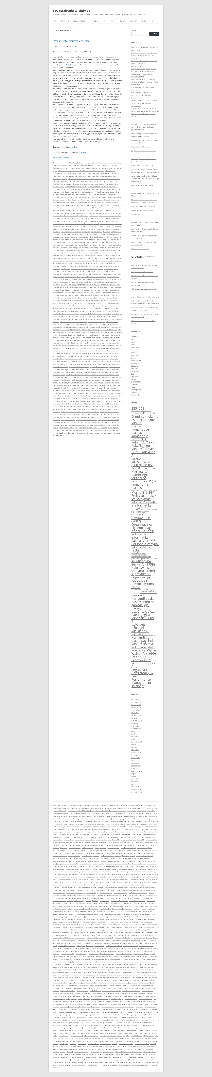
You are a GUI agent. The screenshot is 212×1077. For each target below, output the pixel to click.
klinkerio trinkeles (111, 940)
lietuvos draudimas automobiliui (71, 319)
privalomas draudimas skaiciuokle (68, 385)
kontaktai (136, 909)
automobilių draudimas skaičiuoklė (96, 195)
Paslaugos (134, 366)
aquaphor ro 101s (117, 843)
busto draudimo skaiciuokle (74, 213)
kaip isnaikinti (144, 943)
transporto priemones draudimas (64, 422)
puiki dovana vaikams (144, 850)
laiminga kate (99, 880)
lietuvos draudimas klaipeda (103, 324)
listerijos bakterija (75, 872)
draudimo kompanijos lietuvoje (63, 271)
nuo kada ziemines (108, 869)
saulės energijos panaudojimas (144, 558)
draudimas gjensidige (75, 242)
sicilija (153, 983)
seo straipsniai (135, 593)
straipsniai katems (88, 880)
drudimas (92, 279)
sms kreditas (133, 983)
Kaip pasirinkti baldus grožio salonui (143, 79)
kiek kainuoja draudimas (77, 311)
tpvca (101, 414)
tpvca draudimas (109, 414)
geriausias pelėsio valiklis (61, 850)
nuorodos (56, 911)
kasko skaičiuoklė (86, 301)
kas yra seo (63, 848)
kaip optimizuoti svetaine (103, 866)
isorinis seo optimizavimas (69, 866)
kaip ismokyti (57, 917)
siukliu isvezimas (99, 940)
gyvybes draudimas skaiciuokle (90, 287)
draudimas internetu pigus (90, 248)
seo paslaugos (148, 589)
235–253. (138, 408)
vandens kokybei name (133, 819)
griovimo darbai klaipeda (85, 940)
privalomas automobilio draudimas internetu (81, 375)
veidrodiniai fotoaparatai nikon (99, 986)
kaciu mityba (138, 898)
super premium (104, 901)
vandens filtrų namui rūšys (61, 819)
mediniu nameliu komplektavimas (63, 948)
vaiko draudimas (80, 428)
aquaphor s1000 (104, 837)
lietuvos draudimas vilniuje (90, 330)
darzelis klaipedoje (88, 956)
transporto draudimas (68, 420)
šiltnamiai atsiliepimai (59, 919)
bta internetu (82, 208)
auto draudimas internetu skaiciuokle (83, 168)
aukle (143, 959)
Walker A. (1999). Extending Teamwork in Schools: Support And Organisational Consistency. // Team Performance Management (144, 668)
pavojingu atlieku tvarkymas (79, 1060)
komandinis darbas (140, 486)
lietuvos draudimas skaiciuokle (71, 330)
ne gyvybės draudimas (76, 351)
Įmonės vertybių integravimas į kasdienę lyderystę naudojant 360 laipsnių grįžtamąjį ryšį (144, 55)
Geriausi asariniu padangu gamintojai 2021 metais (112, 895)
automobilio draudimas (78, 176)
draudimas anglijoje (59, 237)
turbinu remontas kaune (73, 880)
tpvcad (81, 417)
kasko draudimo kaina (68, 298)
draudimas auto (71, 237)
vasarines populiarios (96, 970)
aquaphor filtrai (120, 829)
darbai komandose (140, 428)
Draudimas (65, 21)
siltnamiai (62, 880)
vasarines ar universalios (127, 964)
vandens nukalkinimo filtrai (119, 827)
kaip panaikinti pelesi (106, 1052)
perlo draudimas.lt (88, 359)
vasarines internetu (66, 967)
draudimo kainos (88, 266)
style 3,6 (78, 935)
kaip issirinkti (102, 917)
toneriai (77, 948)
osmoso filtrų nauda (149, 805)
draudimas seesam (109, 256)
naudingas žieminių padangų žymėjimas (77, 861)
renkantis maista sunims (117, 986)
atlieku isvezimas (99, 962)
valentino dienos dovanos (141, 954)
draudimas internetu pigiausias (71, 248)
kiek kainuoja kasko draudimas (96, 311)
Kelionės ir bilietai (79, 21)
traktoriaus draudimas (91, 417)
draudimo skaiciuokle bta (103, 274)
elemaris (92, 935)
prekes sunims (127, 914)
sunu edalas (124, 901)
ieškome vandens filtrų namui (148, 816)
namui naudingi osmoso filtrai (136, 811)
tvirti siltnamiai (129, 917)
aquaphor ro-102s (81, 837)
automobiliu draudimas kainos (75, 195)
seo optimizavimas (136, 589)
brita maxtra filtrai (138, 933)
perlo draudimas (58, 359)
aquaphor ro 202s (140, 843)
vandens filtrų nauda (152, 808)
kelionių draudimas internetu (62, 309)
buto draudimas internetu (103, 213)
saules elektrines (138, 555)
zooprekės (146, 930)
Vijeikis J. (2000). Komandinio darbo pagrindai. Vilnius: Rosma (143, 639)
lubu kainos (137, 877)
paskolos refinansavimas (142, 882)
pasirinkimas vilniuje (104, 874)
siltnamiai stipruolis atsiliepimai (124, 869)
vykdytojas (139, 650)
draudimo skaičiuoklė (87, 274)
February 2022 (136, 715)
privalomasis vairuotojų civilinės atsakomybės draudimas (94, 401)
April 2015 (134, 784)
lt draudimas (80, 335)
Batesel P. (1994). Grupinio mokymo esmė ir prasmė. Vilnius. (144, 418)
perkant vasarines (112, 978)
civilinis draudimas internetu (96, 226)
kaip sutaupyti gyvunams (120, 906)
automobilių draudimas (80, 192)
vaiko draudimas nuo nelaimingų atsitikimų (100, 428)
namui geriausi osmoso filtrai (145, 821)
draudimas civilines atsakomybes (110, 240)
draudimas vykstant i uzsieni (111, 258)
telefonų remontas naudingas (94, 853)
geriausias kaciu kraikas (111, 853)
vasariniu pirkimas (136, 967)
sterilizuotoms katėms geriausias (111, 856)
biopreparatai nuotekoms (126, 940)
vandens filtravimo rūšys (110, 805)
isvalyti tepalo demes (136, 885)
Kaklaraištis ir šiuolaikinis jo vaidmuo (143, 206)
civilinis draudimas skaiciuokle (67, 229)
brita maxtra (96, 1038)
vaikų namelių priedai (96, 1054)
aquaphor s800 (57, 837)
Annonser (133, 21)
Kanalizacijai (95, 21)
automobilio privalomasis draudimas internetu (76, 189)
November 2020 (136, 723)
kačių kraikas (74, 930)
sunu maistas (115, 901)
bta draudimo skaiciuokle (69, 208)
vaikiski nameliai (80, 938)
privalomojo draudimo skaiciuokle (101, 404)
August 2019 (135, 731)
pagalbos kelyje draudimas (83, 356)
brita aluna (153, 933)
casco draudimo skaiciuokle (70, 218)
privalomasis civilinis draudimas (79, 396)
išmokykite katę (147, 898)
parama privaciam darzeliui (76, 874)
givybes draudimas (97, 282)
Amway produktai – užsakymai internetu (144, 101)
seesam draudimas (112, 407)
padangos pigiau (149, 890)
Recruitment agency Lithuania (143, 938)
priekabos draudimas (99, 372)
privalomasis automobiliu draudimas (65, 393)
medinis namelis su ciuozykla (101, 885)
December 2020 (136, 721)
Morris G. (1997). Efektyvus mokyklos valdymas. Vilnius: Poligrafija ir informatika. (144, 498)
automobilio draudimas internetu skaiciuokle (105, 179)
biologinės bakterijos (146, 922)
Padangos (134, 363)
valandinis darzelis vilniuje (137, 901)
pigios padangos (123, 888)
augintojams (152, 919)
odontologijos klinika (92, 901)
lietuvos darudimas (93, 316)
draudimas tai (82, 258)
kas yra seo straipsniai (139, 864)
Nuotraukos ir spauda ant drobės (142, 165)
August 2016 (135, 760)
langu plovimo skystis (98, 890)
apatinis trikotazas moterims (84, 1062)
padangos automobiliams (113, 962)
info (110, 906)
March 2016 (135, 763)
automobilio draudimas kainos (83, 181)
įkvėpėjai (137, 686)
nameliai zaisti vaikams (146, 946)
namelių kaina (124, 1041)
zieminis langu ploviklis (84, 890)
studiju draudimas (105, 409)
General (144, 21)
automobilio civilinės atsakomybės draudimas (102, 173)
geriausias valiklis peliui (134, 861)
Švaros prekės (136, 382)
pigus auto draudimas (68, 369)
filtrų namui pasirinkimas (118, 813)
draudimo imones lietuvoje (62, 266)
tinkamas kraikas (85, 933)
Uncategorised (136, 390)
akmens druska (83, 986)
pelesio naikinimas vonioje (131, 943)
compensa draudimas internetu (71, 232)
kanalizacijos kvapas (59, 925)
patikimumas (101, 951)
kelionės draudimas (72, 303)
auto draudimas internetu (61, 168)
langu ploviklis (110, 890)
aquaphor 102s (128, 843)
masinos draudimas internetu (85, 338)
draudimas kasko (70, 250)
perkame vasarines (71, 980)
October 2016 (135, 758)
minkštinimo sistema (96, 808)
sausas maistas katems (140, 903)
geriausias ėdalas (141, 919)
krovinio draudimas (59, 314)
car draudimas (93, 216)
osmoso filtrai (137, 805)
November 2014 (136, 792)
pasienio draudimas (99, 356)
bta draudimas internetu (93, 203)
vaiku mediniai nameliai (126, 1044)
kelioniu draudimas (112, 306)
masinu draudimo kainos (87, 343)
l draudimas (84, 314)
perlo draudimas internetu (73, 359)
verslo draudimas (111, 433)
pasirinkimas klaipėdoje (79, 1065)
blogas (55, 922)
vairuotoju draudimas (98, 433)
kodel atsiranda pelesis (61, 872)
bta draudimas (80, 203)
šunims (64, 909)
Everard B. (139, 439)
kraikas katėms (83, 930)
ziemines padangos (136, 890)
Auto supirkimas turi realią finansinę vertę (145, 297)
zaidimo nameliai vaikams (114, 946)
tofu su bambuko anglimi (136, 895)
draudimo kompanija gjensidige (92, 269)
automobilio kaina (94, 187)
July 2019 (134, 734)
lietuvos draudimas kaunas (66, 324)
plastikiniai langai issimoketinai (140, 511)
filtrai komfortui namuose (135, 813)
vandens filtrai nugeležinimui (143, 824)
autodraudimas (66, 173)
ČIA (75, 147)
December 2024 (136, 707)
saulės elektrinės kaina (141, 556)
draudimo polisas (74, 274)
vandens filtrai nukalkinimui (136, 808)
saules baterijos (138, 553)
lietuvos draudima (107, 316)
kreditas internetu (128, 882)
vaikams (137, 866)
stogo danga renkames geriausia (105, 943)
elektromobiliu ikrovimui (101, 898)
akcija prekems (79, 917)
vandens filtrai (133, 827)
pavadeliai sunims (105, 914)
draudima (56, 234)
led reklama (71, 919)
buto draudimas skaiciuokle (69, 216)
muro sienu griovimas (72, 951)
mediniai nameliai (123, 935)
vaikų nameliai (87, 1041)
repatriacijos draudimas (75, 407)
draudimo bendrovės (100, 261)
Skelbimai (122, 21)
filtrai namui (106, 922)
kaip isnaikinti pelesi (75, 983)
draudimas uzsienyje (94, 258)
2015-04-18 (83, 152)
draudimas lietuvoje (96, 250)
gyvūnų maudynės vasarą (146, 927)
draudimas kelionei (83, 250)
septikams (131, 948)
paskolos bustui (115, 898)
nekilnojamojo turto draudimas (71, 354)
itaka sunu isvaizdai (99, 911)
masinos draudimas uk (74, 340)
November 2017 (136, 742)
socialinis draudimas (91, 409)
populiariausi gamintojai (103, 980)
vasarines (90, 967)
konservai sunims (116, 903)
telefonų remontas (87, 848)
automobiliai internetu (79, 173)
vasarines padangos (122, 890)
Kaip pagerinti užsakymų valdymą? (142, 185)
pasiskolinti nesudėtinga (137, 880)
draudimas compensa (60, 242)
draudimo (56, 261)
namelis (114, 1044)
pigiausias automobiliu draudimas (95, 361)
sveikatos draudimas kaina (90, 412)
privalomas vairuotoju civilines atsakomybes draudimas (82, 388)
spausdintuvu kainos (151, 948)
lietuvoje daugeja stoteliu (107, 858)
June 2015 (134, 779)
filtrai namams (57, 816)
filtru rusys (95, 933)
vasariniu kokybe (69, 970)
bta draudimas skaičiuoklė (105, 205)
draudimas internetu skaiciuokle (110, 248)
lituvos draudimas (69, 335)
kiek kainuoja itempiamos (112, 877)
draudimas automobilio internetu (105, 237)
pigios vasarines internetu (148, 975)
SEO (105, 21)
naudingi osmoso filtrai (65, 813)
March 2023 (135, 713)
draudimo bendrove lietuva (83, 261)
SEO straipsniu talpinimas (61, 805)
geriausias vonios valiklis (60, 858)
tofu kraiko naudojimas (91, 909)
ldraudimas (115, 314)
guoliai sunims (80, 903)
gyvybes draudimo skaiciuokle (111, 287)
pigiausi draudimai (101, 359)
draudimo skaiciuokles (72, 277)
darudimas (106, 232)
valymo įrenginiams (120, 948)
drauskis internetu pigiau (61, 279)
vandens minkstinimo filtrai (62, 845)
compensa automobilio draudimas (100, 229)
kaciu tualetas (127, 903)
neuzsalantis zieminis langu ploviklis (64, 890)
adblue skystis (153, 872)
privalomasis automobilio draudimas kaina (106, 391)
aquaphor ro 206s (152, 843)
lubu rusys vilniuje (148, 877)
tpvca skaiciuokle (72, 417)
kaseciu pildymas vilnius (88, 948)
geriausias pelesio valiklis (123, 864)
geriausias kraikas (125, 930)
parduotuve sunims (145, 962)
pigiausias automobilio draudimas (72, 361)
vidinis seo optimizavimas (86, 866)
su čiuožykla (109, 938)
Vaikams (134, 392)
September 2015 (136, 771)
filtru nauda (114, 922)
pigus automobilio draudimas (85, 369)
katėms (70, 909)
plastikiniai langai (152, 509)
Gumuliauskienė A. (143, 453)
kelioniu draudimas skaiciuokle (100, 309)
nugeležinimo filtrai (78, 845)
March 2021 (135, 718)
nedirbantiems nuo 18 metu (119, 983)
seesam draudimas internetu (62, 409)
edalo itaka (88, 911)
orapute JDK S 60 (111, 951)
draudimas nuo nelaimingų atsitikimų (87, 253)
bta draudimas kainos (109, 203)
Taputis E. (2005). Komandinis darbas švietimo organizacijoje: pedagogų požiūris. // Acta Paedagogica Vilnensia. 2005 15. (144, 608)
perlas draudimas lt (112, 356)
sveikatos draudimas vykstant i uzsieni (86, 414)
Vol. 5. (135, 647)
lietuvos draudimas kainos (96, 322)
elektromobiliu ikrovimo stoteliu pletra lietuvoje (84, 858)
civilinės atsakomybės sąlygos (92, 224)
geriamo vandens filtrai (67, 832)
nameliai (143, 935)
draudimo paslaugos (108, 271)
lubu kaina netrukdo (60, 877)
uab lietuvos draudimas (66, 428)
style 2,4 (72, 935)
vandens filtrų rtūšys (118, 819)
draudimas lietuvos (109, 250)
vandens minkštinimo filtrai (107, 824)
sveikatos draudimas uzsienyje (63, 414)
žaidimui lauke (69, 938)
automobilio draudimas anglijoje (97, 176)
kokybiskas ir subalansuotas (77, 914)
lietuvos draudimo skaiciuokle (108, 332)
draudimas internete (105, 242)
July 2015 (134, 776)
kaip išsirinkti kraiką (137, 1036)
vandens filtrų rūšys (94, 821)
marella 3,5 (64, 935)
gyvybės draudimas (102, 285)
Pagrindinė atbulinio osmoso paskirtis (143, 151)
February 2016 (136, 766)
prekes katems (116, 914)
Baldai (133, 342)
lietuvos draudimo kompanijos (87, 332)
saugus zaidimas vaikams (76, 869)
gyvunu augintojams (66, 1015)
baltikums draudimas (87, 200)
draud (119, 232)
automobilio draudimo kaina (100, 184)
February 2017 (136, 752)
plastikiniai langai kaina (138, 512)
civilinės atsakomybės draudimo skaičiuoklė (67, 224)
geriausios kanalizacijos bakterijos (137, 872)
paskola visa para (104, 983)
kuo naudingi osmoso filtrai (82, 813)
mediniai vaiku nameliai (130, 946)
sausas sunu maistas (139, 914)
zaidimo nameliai (58, 1054)
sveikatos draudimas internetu (71, 412)
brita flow (86, 935)
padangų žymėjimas (76, 805)
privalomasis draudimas (98, 396)
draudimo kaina (76, 266)
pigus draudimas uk (85, 372)
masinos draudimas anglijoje (65, 338)
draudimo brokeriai (65, 264)
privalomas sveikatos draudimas (90, 385)
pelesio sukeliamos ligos (89, 983)
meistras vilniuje (79, 901)
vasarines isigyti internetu (130, 975)
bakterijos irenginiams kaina (106, 1049)
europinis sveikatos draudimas (81, 282)
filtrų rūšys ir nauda (110, 808)
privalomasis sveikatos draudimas (98, 399)
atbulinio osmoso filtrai (75, 811)
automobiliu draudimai (64, 192)
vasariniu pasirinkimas (146, 970)
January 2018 (135, 739)
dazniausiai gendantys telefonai (130, 853)
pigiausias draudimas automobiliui (94, 364)
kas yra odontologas (125, 933)
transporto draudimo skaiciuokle (108, 420)
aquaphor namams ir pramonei (129, 832)
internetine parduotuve (60, 914)
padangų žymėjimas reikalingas (126, 858)
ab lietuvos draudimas (98, 163)
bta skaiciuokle (92, 208)
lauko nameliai (151, 935)
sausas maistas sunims (100, 906)
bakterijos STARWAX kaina (73, 943)
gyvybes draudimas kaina (71, 287)
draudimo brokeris (97, 264)
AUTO (55, 21)
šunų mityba (138, 1033)
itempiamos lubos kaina (95, 877)
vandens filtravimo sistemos (100, 813)
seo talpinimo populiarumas (92, 964)
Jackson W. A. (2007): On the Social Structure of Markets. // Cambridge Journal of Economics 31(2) (145, 471)
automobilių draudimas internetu (99, 192)
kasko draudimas (70, 293)
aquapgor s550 (93, 837)
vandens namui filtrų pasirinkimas (100, 819)
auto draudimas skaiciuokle (67, 171)
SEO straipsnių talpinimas (71, 11)
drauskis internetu (113, 277)
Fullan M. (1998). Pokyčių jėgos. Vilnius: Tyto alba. (144, 445)
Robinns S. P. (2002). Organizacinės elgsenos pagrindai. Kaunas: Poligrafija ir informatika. (142, 528)
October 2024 (135, 710)
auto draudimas (113, 166)
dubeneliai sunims (91, 903)
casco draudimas (104, 216)
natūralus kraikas (72, 1038)
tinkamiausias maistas (115, 919)
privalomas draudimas (93, 383)
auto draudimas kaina (103, 168)
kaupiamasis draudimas (100, 301)
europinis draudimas (63, 282)
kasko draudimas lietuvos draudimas (93, 295)
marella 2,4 (56, 935)
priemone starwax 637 (142, 940)
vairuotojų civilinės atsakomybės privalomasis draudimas (71, 433)
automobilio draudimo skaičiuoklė (76, 187)
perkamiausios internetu (110, 930)
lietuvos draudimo (71, 332)
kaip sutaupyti (120, 911)
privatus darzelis (135, 874)
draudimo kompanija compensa (71, 269)
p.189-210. (139, 508)
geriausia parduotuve (145, 911)
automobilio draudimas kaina (62, 181)
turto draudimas (66, 425)
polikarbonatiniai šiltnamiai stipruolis (147, 869)
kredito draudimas (113, 311)
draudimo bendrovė (66, 261)
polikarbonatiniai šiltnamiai (115, 917)
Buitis (133, 345)
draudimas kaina (58, 250)
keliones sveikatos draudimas (81, 306)
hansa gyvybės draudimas (61, 290)
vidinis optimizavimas (121, 880)
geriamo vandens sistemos (147, 827)
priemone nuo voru (112, 845)
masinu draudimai (59, 343)
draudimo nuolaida (80, 271)
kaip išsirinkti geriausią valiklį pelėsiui (125, 850)
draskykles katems (64, 885)
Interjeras (134, 355)
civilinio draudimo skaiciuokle (112, 224)
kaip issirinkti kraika (113, 927)
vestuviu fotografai (58, 951)
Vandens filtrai (136, 395)
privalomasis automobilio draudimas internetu (76, 391)
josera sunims (57, 903)
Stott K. (152, 592)
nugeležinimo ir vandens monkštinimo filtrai (96, 827)
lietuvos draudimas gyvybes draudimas (95, 319)
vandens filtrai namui (150, 813)
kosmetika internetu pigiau (124, 954)
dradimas (114, 232)
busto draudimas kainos (84, 211)
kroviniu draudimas (72, 314)
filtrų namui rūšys (81, 821)
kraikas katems (74, 933)
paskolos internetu (151, 880)
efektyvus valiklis (88, 943)
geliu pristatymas (81, 954)
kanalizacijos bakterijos (74, 925)
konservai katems (64, 1012)
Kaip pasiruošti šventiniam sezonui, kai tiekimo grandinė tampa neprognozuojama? (144, 63)
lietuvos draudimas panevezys (100, 327)
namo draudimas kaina (99, 348)
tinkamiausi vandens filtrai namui (89, 816)
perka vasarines (133, 970)
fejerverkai (85, 922)
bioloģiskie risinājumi (119, 872)
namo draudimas (85, 348)
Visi (153, 21)
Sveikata (134, 384)
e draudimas (100, 279)
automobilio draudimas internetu (79, 179)
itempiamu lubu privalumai (150, 874)
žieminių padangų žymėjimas (93, 805)
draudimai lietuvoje (105, 234)
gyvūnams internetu (96, 930)
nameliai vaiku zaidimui (142, 1044)
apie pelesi (115, 980)
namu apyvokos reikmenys (120, 866)
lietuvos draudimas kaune (84, 324)
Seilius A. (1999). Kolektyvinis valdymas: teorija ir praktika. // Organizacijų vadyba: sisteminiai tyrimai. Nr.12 (144, 575)
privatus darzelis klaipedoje (66, 962)
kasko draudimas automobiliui (87, 293)
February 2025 (136, 705)
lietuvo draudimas (81, 316)
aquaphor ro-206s (151, 840)
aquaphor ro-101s (69, 837)
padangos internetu (84, 888)
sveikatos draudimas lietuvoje (109, 412)
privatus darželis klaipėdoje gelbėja (124, 956)
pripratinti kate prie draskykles (81, 885)
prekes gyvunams (134, 906)
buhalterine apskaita (60, 874)
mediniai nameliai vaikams (84, 962)
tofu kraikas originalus (67, 898)
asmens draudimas (101, 166)
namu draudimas (113, 348)
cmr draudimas (83, 229)
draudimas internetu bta (75, 245)
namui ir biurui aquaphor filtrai (120, 837)
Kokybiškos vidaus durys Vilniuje (142, 210)
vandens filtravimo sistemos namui (111, 816)
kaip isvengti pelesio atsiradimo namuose (99, 850)
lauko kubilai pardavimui (126, 845)
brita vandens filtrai (141, 925)
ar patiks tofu (104, 909)
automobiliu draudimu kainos (97, 197)
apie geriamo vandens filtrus (100, 811)
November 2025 (136, 702)
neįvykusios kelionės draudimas (94, 351)
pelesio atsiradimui (126, 980)
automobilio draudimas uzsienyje (79, 184)
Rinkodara (134, 371)
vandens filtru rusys (149, 835)
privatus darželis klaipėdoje (82, 959)
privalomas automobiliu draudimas (72, 377)
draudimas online (70, 256)
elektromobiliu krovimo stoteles (127, 1004)
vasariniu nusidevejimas (73, 978)
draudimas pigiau (82, 256)
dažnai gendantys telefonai (144, 856)
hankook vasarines (120, 970)
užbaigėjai (138, 624)
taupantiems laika (123, 967)
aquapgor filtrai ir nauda (90, 835)
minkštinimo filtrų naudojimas (80, 808)
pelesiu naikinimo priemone (66, 946)
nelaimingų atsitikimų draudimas (92, 354)
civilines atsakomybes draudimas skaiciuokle (104, 221)
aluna (147, 933)
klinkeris (118, 943)
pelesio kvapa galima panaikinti (95, 845)
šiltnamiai (57, 927)
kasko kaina (76, 301)
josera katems (151, 901)
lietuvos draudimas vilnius (108, 330)
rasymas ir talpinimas (142, 964)
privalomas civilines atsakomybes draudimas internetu (96, 380)
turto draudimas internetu (81, 425)
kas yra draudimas (113, 290)
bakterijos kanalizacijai (60, 869)
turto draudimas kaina (97, 425)
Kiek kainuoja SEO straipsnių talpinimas (144, 289)
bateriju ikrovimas (89, 951)
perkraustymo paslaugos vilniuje (63, 901)
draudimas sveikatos (71, 258)
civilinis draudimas (80, 226)
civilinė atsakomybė (97, 218)
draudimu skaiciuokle (99, 277)
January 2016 (135, 768)
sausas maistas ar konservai (120, 885)
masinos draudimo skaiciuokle (110, 340)
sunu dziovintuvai (104, 903)
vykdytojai (147, 647)
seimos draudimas (79, 409)
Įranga (133, 358)
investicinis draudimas (78, 290)
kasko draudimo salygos (100, 298)
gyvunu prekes (109, 880)
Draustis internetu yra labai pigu (71, 40)
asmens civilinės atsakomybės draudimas (81, 166)
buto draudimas (89, 213)
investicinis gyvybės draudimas (96, 290)
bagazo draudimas (59, 200)
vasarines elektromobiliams (61, 972)
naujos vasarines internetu (99, 975)
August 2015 (135, 774)
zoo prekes (100, 935)
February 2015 (136, 790)
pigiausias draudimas (75, 364)
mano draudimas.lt (102, 335)
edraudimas (109, 279)
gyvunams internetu (132, 911)
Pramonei (134, 368)
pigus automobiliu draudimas (105, 369)
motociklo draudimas (72, 346)
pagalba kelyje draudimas (65, 356)
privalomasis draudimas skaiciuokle (74, 399)
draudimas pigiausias (95, 256)
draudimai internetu (91, 234)
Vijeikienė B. (140, 631)
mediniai (106, 1041)
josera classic (110, 864)
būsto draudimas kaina (67, 211)
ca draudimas (83, 216)
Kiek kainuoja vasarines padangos (84, 895)
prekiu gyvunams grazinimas (84, 898)
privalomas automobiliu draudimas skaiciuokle (100, 377)
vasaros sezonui (101, 978)
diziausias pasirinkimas (100, 972)
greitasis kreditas (71, 882)
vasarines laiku (98, 967)
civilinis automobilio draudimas (63, 226)
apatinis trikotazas (93, 954)
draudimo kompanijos (111, 269)
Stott (143, 592)
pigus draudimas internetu (69, 372)
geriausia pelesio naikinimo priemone (144, 980)
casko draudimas (85, 218)
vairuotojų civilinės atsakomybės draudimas (104, 430)
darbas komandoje (139, 434)
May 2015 (134, 782)
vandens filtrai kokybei (70, 816)
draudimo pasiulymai (94, 271)
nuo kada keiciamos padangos (75, 893)
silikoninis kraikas (64, 906)
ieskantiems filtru (95, 922)
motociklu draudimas (108, 346)
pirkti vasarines (86, 972)
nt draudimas (108, 354)
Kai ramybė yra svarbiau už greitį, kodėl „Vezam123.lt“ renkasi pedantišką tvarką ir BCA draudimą (145, 178)
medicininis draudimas (103, 343)
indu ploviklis (137, 951)
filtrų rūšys (66, 808)
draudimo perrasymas (60, 274)
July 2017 (134, 745)
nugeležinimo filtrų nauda (125, 824)
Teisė (112, 21)
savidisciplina (141, 561)
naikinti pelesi (81, 946)
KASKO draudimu (72, 65)
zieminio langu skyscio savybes (91, 872)
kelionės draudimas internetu (89, 303)
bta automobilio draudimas (65, 203)
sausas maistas (63, 930)
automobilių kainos (114, 197)
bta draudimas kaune (73, 205)
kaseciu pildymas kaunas (105, 948)
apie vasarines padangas (86, 980)
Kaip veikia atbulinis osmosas (140, 147)
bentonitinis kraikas (77, 906)
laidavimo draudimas (95, 314)
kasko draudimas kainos (72, 295)
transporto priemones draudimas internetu (90, 422)
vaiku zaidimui (106, 872)
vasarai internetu (125, 978)
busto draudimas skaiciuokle (101, 211)
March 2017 (135, 750)
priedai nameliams (75, 1041)
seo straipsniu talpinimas (89, 829)
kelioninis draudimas (98, 306)
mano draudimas (90, 335)
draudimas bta (94, 240)
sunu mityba (110, 911)
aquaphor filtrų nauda (64, 835)
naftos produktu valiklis (60, 986)
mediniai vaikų (114, 1041)
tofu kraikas (88, 906)
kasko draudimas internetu (106, 293)
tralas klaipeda (71, 940)
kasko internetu (66, 301)
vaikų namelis (135, 935)
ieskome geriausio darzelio (120, 874)
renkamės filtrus (102, 919)
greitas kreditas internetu (96, 882)
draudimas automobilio (85, 237)
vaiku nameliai (91, 938)
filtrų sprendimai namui (130, 816)
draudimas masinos (68, 253)
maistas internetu (128, 919)
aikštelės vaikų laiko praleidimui (73, 853)
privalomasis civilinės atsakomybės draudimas (93, 393)
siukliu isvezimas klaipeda (78, 1046)
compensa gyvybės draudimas (92, 232)
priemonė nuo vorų (141, 845)
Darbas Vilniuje (127, 938)
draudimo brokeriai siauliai (81, 264)
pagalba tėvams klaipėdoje (104, 956)
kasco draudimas (58, 293)
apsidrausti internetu (60, 166)
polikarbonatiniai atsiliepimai (144, 917)
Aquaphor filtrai (136, 214)
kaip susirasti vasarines (150, 978)
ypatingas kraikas (67, 917)
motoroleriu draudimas (71, 348)
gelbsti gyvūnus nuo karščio (128, 927)
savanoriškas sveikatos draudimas (94, 407)
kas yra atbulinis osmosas (118, 811)
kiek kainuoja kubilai (128, 856)
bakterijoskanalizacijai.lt (74, 956)
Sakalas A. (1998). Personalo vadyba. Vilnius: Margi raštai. (145, 545)
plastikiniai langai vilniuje (138, 514)
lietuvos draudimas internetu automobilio (73, 322)
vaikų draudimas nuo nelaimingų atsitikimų (75, 430)
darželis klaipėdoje (142, 956)
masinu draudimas (72, 343)
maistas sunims (84, 927)
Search (133, 30)
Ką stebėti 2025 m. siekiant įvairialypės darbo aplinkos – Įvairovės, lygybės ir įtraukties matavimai (143, 127)
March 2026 (135, 699)
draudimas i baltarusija (89, 242)
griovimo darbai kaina (67, 954)
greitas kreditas (82, 882)
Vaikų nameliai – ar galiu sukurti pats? (143, 108)
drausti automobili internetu (79, 279)
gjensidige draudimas (68, 285)
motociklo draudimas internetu (90, 346)
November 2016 (136, 755)
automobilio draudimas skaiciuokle (105, 181)
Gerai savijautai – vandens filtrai (141, 93)
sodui (131, 925)
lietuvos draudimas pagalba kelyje (78, 327)
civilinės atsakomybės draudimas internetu (75, 221)
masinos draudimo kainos (90, 340)
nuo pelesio (136, 959)
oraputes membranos (124, 951)
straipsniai (62, 922)
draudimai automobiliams (75, 234)
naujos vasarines (148, 967)
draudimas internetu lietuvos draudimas (97, 245)
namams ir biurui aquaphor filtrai (141, 837)
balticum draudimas (72, 200)
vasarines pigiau (58, 970)
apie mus (143, 909)
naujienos (151, 909)
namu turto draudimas (60, 351)
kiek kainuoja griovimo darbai (95, 946)
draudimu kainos (86, 277)
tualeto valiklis (139, 948)
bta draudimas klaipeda (88, 205)
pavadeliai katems (92, 914)
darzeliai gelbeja (91, 874)
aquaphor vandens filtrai (106, 829)
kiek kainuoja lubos (127, 877)
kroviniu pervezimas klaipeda (106, 1046)
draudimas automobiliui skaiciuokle (76, 240)
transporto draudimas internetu (86, 420)
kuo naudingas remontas (98, 861)
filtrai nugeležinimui (126, 805)
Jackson (137, 458)
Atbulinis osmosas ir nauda (140, 249)
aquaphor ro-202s (113, 840)
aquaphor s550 (78, 843)
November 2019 (136, 729)
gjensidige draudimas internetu (85, 285)
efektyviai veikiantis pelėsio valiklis (67, 864)
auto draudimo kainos (96, 171)
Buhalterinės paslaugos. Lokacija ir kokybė (145, 111)
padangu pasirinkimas (120, 893)
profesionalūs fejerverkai (60, 933)
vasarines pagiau (84, 975)
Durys (133, 350)
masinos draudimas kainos (104, 338)
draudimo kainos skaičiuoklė (103, 266)
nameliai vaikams (58, 938)
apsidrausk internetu (113, 163)
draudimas (115, 234)
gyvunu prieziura (146, 906)
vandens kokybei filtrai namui (80, 819)
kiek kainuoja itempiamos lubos (77, 877)
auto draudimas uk (82, 171)
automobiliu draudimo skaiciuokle (76, 197)
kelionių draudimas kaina (81, 309)
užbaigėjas (139, 627)
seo (82, 951)
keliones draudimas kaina (108, 303)
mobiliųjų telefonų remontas (90, 856)
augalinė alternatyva (115, 909)
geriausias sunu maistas (97, 927)
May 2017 (134, 747)
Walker (152, 650)
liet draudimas (69, 316)
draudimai (63, 234)
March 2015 (135, 787)
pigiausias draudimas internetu (79, 367)
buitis (131, 866)
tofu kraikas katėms (111, 935)
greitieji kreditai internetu (113, 882)
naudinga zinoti (109, 970)
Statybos (134, 379)
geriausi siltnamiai (91, 917)
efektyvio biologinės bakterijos (111, 925)
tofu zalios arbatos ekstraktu (73, 1004)
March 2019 (135, 737)
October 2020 (135, 726)
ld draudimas (107, 314)
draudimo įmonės (109, 264)
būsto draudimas (103, 208)
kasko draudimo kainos (83, 298)
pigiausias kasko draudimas (99, 367)
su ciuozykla (101, 938)
